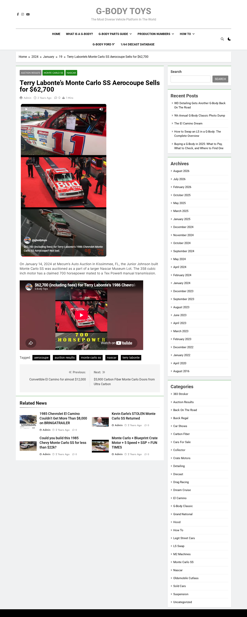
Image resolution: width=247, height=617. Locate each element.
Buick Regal (180, 418)
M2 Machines (182, 554)
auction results (65, 357)
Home (56, 34)
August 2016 (181, 371)
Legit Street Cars (184, 538)
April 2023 (179, 323)
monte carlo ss (91, 357)
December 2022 (183, 347)
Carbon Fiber (181, 434)
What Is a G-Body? (79, 34)
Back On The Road (185, 410)
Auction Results (30, 72)
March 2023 (180, 331)
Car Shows (180, 426)
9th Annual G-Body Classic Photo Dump (199, 115)
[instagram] (22, 14)
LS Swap (178, 546)
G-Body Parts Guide (113, 34)
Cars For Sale (182, 442)
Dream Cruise (182, 490)
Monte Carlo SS (53, 72)
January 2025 (181, 219)
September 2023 (183, 299)
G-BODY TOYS (123, 11)
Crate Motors (181, 458)
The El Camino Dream (188, 123)
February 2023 (182, 339)
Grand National (183, 514)
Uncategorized (182, 602)
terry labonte (131, 357)
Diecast (178, 474)
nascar (111, 357)
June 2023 (179, 315)
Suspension (180, 594)
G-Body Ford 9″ (104, 44)
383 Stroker (180, 394)
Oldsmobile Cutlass (186, 578)
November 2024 (183, 235)
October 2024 (181, 243)
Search (176, 72)
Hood (176, 522)
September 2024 (183, 251)
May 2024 (179, 259)
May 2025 (179, 203)
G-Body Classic (183, 506)
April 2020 (179, 363)
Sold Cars (179, 586)
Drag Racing (181, 482)
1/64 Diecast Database (137, 44)
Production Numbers (154, 34)
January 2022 (181, 355)
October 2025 (181, 195)
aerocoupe (41, 357)
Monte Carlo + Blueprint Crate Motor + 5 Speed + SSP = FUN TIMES (135, 442)
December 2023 (183, 291)
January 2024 (181, 283)
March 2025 (180, 211)
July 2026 (179, 179)
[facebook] (18, 14)
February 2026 (182, 187)
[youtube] (28, 14)
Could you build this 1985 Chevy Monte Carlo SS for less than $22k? (63, 442)
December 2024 (183, 227)
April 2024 (179, 267)
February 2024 (182, 275)
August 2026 (181, 171)
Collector (179, 450)
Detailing (179, 466)
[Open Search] (222, 39)
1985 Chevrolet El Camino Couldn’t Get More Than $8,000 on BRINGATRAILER (63, 418)
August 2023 (181, 307)
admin (27, 98)
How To (185, 34)
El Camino (180, 498)
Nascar (71, 72)
